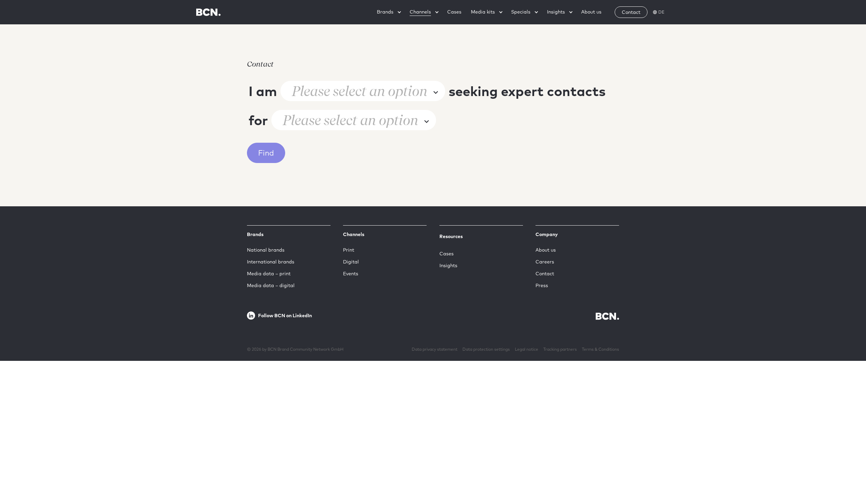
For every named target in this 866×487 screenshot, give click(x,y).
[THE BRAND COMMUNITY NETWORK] (208, 12)
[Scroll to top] (850, 461)
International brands (270, 262)
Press (541, 285)
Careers (544, 262)
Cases (446, 254)
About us (545, 250)
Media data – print (269, 274)
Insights (448, 265)
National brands (265, 250)
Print (348, 250)
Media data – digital (271, 285)
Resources (451, 236)
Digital (351, 262)
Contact (544, 274)
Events (350, 274)
